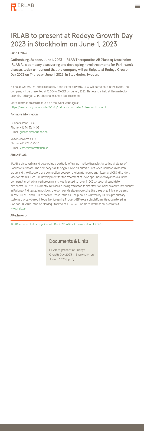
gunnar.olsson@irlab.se (33, 132)
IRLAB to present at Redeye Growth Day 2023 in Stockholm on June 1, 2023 (56, 224)
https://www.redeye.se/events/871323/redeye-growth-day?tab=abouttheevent (58, 107)
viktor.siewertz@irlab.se (34, 148)
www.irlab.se (18, 208)
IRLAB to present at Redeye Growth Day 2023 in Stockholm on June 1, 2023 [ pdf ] (71, 254)
